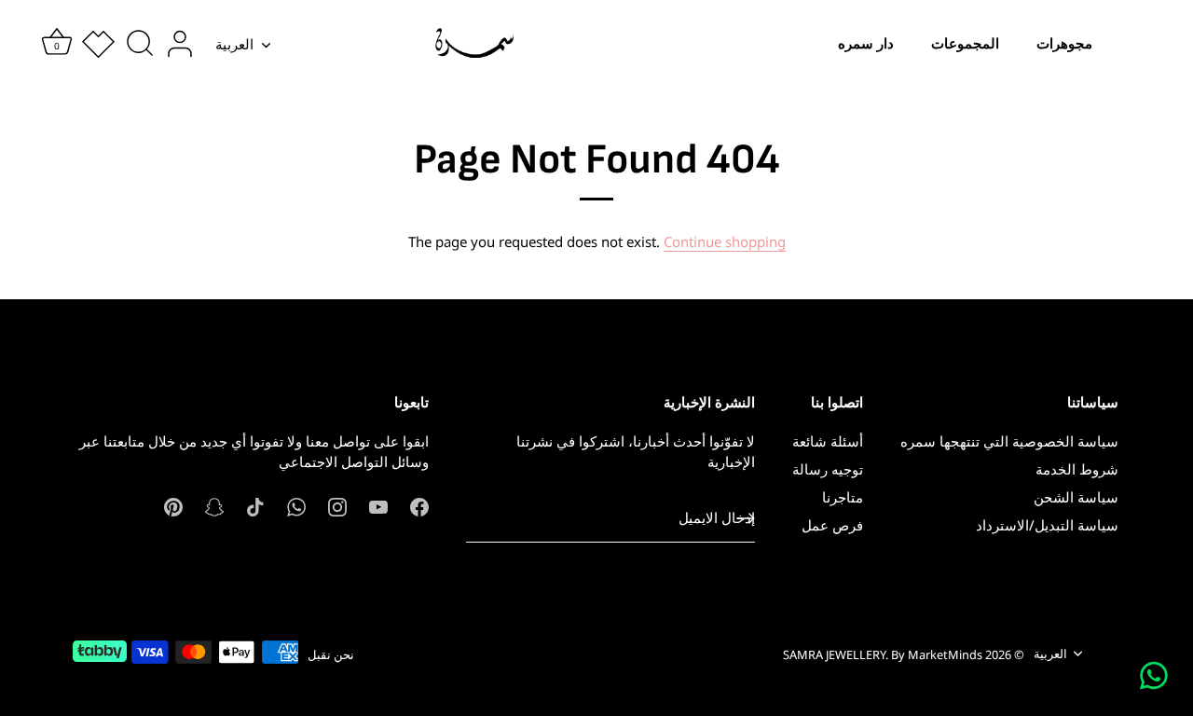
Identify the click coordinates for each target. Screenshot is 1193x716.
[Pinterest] (173, 505)
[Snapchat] (214, 505)
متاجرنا (842, 497)
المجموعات (965, 43)
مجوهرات (1064, 43)
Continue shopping (725, 241)
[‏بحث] (139, 43)
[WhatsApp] (296, 505)
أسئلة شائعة (827, 441)
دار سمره (866, 43)
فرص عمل (832, 525)
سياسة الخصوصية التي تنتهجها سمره (1009, 441)
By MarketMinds (936, 654)
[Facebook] (419, 505)
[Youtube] (378, 505)
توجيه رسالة (827, 469)
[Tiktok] (255, 505)
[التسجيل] (745, 518)
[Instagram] (337, 505)
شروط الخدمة (1076, 469)
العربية (234, 44)
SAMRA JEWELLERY (834, 654)
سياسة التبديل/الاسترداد (1047, 525)
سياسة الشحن (1076, 497)
